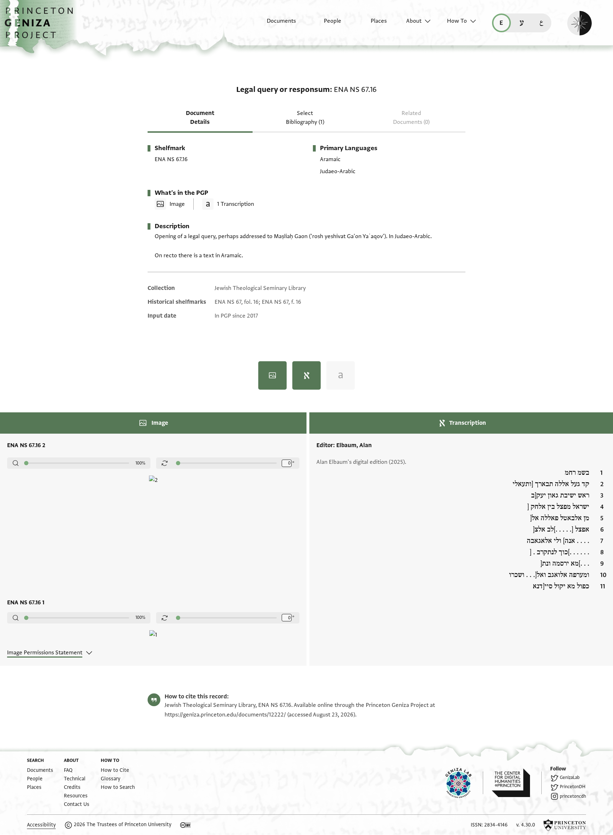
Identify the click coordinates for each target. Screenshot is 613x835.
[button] (41, 26)
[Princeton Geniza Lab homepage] (464, 783)
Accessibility (41, 825)
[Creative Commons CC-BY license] (185, 825)
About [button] (413, 20)
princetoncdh (573, 796)
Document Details (200, 118)
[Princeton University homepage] (564, 825)
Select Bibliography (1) (305, 118)
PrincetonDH (572, 787)
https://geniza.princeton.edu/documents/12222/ (225, 714)
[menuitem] (275, 24)
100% (140, 463)
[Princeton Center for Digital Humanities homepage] (517, 783)
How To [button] (457, 20)
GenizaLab (570, 777)
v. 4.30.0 (525, 825)
